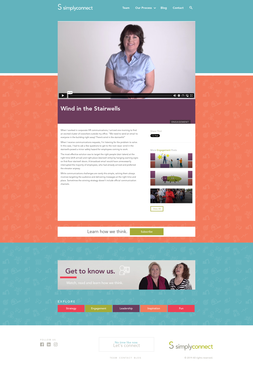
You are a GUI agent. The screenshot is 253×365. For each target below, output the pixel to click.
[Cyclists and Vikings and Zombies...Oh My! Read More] (171, 196)
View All (157, 208)
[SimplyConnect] (191, 345)
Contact (178, 8)
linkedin (49, 344)
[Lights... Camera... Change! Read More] (171, 160)
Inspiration (153, 308)
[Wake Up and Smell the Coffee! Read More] (171, 178)
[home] (75, 7)
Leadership (126, 308)
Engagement (180, 122)
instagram (56, 344)
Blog (164, 8)
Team (125, 8)
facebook (42, 344)
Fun (181, 308)
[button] (145, 7)
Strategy (71, 308)
